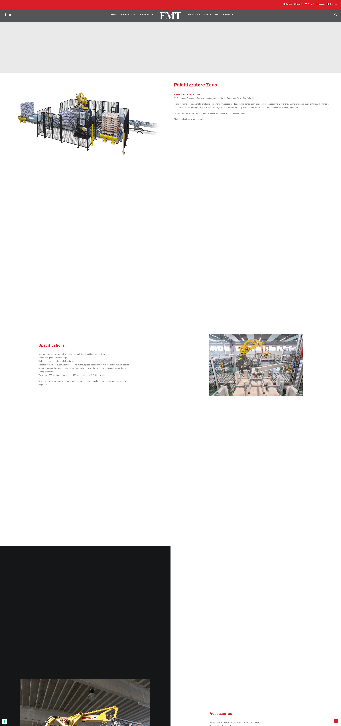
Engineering (194, 14)
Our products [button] (128, 14)
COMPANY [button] (113, 14)
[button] (6, 14)
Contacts (228, 14)
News (217, 14)
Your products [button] (145, 14)
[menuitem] (288, 4)
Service (207, 14)
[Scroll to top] (336, 721)
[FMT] (170, 14)
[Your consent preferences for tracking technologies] (4, 721)
